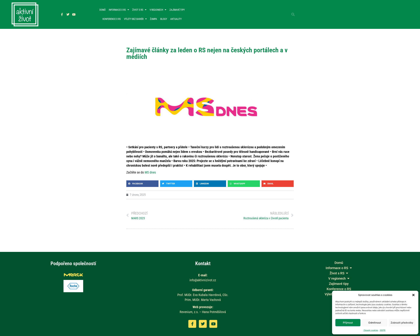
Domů (102, 9)
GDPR (382, 330)
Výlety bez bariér (134, 19)
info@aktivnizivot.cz (202, 280)
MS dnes (150, 172)
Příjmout (348, 322)
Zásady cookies (371, 330)
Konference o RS (112, 19)
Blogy (163, 19)
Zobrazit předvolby (402, 322)
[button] (413, 295)
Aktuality (176, 19)
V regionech (156, 9)
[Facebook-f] (62, 14)
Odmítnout (374, 322)
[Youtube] (74, 14)
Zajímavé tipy (177, 9)
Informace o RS (117, 9)
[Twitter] (68, 14)
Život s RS (137, 9)
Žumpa (153, 19)
